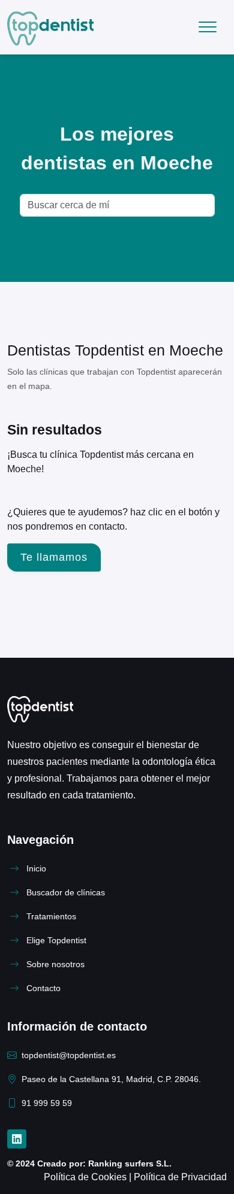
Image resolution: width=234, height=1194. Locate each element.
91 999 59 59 (47, 1103)
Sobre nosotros (55, 964)
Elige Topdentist (56, 940)
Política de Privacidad (180, 1177)
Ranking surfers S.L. (129, 1163)
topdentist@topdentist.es (69, 1055)
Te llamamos (54, 557)
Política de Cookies (86, 1177)
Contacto (43, 988)
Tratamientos (51, 916)
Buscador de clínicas (65, 892)
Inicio (36, 868)
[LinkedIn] (16, 1139)
